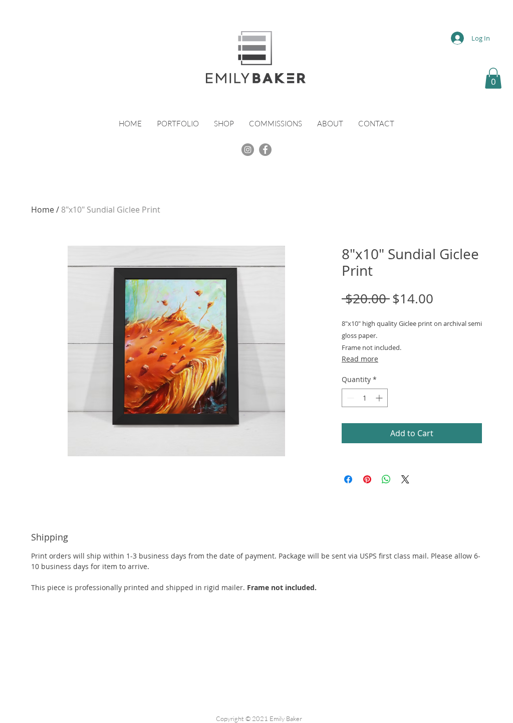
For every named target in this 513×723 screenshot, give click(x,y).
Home (42, 209)
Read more (360, 359)
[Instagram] (247, 149)
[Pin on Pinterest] (367, 479)
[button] (493, 78)
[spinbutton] (365, 398)
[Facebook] (265, 149)
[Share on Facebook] (348, 479)
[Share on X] (405, 479)
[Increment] (380, 398)
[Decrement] (349, 398)
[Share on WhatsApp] (386, 479)
